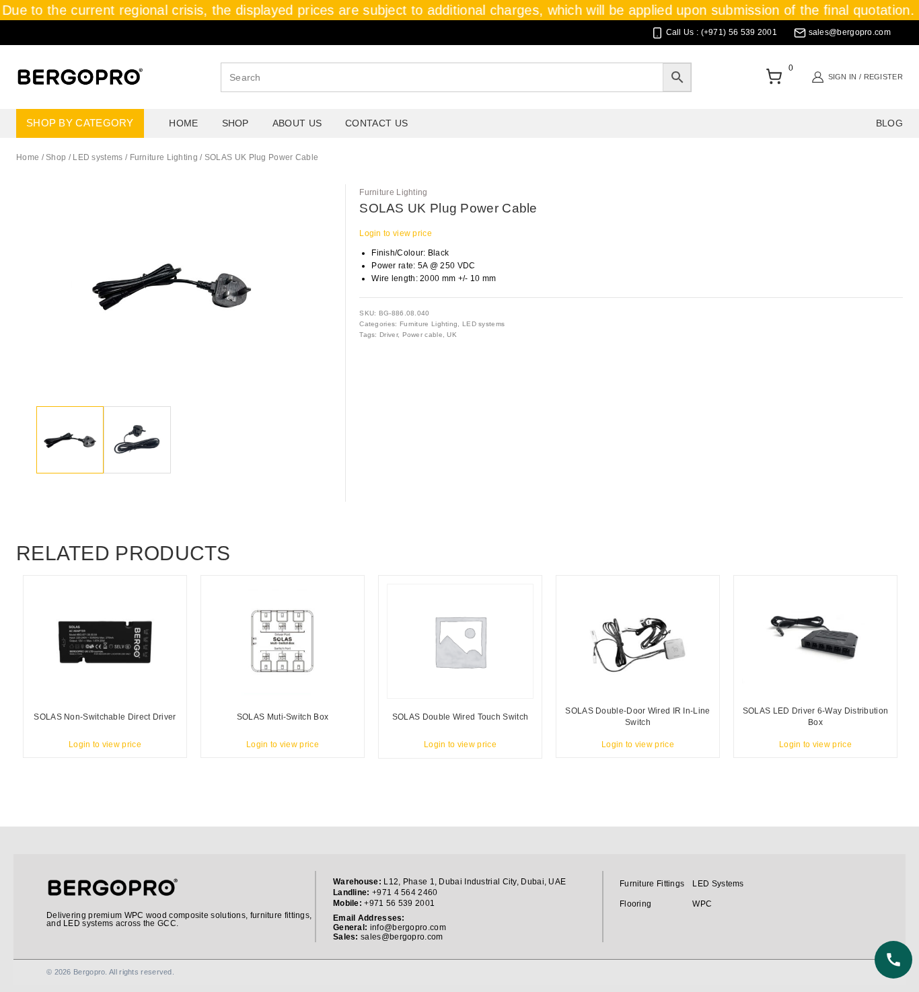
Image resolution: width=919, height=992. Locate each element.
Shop (235, 123)
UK (452, 334)
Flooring (635, 904)
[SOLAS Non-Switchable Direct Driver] (105, 641)
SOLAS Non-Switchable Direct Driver (105, 717)
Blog (889, 123)
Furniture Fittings (652, 883)
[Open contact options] (893, 960)
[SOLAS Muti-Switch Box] (282, 641)
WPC (702, 904)
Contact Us (376, 123)
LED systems (483, 324)
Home (183, 123)
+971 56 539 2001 (399, 903)
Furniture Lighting (393, 192)
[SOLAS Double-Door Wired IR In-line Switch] (637, 641)
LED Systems (717, 883)
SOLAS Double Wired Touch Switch (460, 717)
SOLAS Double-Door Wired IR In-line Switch (637, 716)
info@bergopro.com (408, 927)
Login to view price (395, 233)
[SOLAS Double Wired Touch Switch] (460, 641)
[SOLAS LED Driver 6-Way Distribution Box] (815, 641)
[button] (309, 202)
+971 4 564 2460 (405, 892)
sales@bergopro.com (402, 937)
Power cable (422, 334)
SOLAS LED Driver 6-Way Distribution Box (816, 716)
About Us (297, 123)
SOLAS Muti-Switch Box (282, 717)
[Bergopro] (79, 77)
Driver (388, 334)
